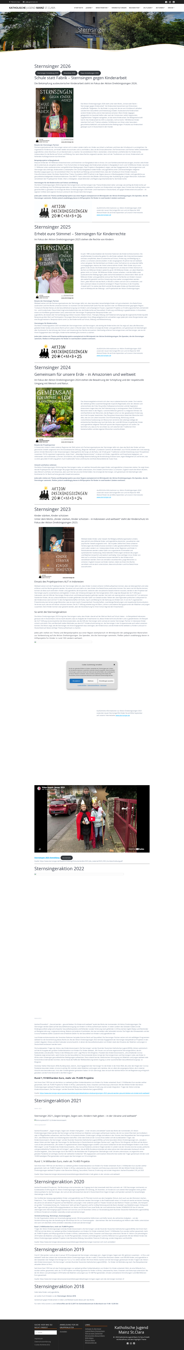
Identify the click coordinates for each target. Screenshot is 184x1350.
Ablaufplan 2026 (69, 73)
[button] (114, 665)
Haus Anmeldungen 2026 (90, 73)
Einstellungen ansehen (106, 681)
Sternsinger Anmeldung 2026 (47, 73)
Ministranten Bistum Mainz (95, 1336)
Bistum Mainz (90, 1340)
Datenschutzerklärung (93, 685)
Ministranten (101, 8)
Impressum (103, 685)
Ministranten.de (91, 1343)
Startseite (78, 8)
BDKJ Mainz (89, 1338)
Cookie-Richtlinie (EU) (42, 1345)
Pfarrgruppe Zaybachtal (93, 1333)
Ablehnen (90, 681)
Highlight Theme (140, 1339)
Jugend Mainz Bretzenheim (95, 1331)
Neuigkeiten (134, 8)
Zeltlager (147, 8)
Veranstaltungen (119, 8)
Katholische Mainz (32, 8)
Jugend (89, 8)
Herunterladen (66, 858)
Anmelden (63, 1331)
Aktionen (160, 8)
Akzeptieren (76, 681)
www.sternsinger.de (104, 215)
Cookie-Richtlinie (82, 685)
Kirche (170, 8)
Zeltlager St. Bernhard (93, 1329)
